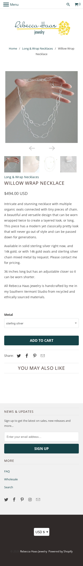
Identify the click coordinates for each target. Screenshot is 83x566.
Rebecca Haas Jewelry (33, 551)
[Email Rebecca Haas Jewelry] (38, 499)
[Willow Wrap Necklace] (41, 107)
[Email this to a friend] (42, 355)
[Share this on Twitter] (18, 355)
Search (8, 487)
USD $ (41, 531)
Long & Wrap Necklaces (37, 48)
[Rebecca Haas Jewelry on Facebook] (14, 499)
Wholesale (11, 479)
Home (13, 48)
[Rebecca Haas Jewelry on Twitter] (6, 499)
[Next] (51, 148)
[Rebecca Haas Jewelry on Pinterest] (22, 499)
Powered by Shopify (60, 551)
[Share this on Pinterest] (34, 355)
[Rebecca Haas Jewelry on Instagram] (30, 499)
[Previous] (31, 148)
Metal (8, 315)
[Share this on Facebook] (26, 355)
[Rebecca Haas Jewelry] (42, 28)
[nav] (11, 4)
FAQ (7, 471)
